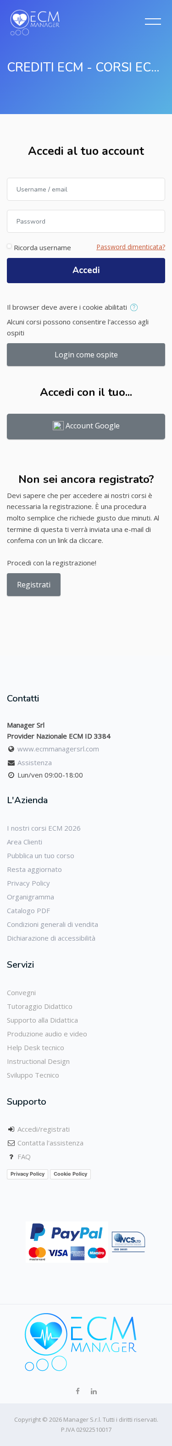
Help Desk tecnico (35, 1047)
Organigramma (30, 896)
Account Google (92, 426)
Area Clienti (24, 841)
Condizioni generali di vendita (52, 924)
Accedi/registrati (43, 1129)
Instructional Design (38, 1061)
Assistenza (34, 762)
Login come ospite (86, 355)
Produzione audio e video (47, 1033)
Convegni (21, 992)
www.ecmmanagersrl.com (58, 748)
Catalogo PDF (28, 910)
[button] (135, 308)
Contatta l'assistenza (50, 1142)
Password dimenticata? (130, 246)
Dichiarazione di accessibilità (51, 937)
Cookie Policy (70, 1174)
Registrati (33, 585)
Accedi (86, 270)
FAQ (24, 1156)
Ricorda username (42, 247)
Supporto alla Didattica (42, 1019)
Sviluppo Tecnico (33, 1074)
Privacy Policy (28, 882)
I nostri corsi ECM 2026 (44, 828)
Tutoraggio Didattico (39, 1006)
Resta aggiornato (34, 869)
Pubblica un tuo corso (40, 855)
